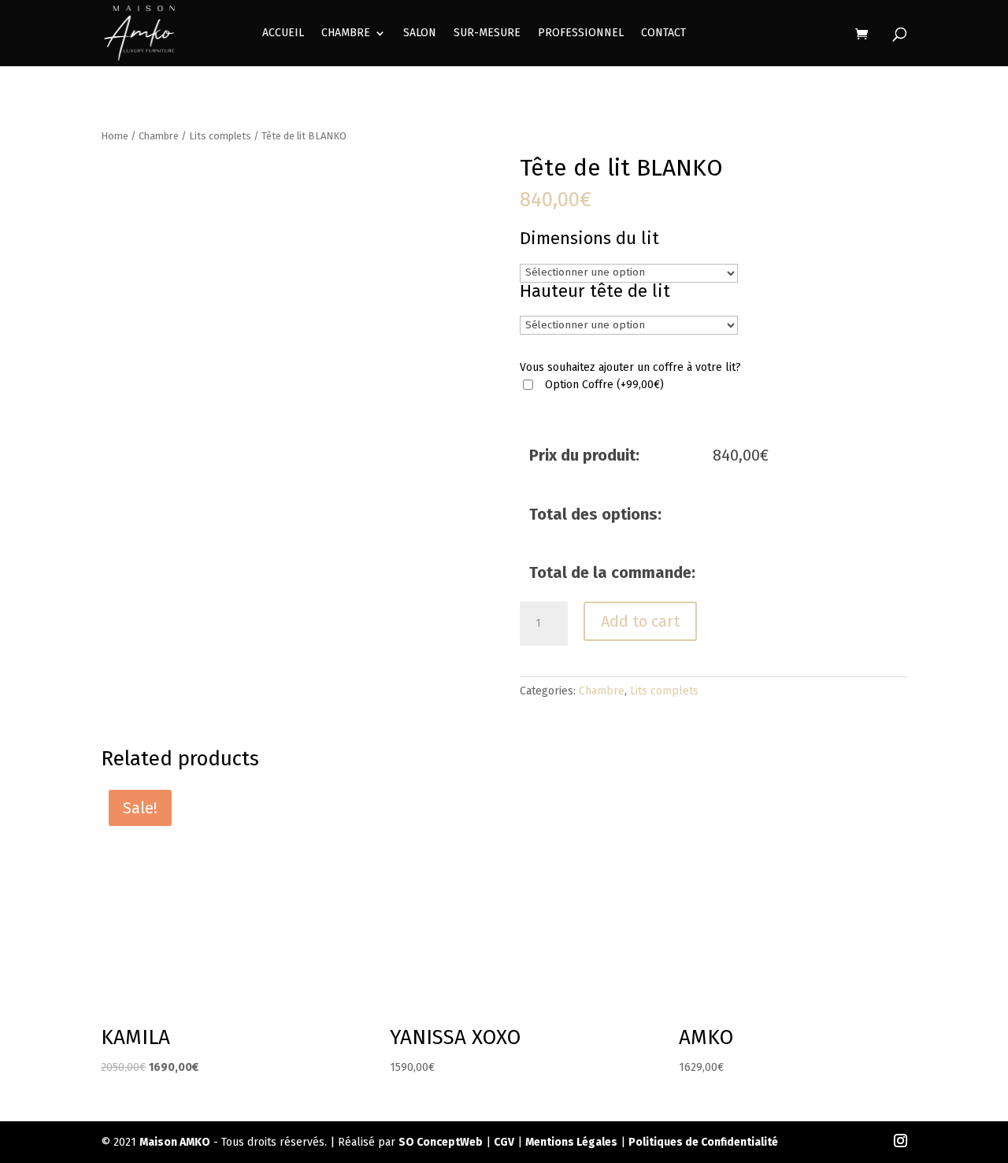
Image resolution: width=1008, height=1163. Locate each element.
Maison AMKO (174, 1142)
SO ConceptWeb (440, 1142)
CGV (504, 1142)
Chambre (159, 136)
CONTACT (663, 33)
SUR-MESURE (487, 33)
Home (114, 136)
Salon (419, 33)
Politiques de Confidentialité (703, 1142)
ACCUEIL (283, 33)
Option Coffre (604, 384)
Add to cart (640, 621)
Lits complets (220, 136)
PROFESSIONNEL (581, 33)
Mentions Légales (571, 1142)
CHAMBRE (345, 33)
